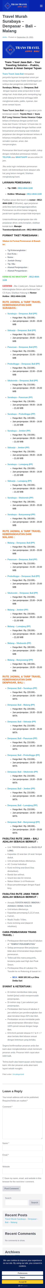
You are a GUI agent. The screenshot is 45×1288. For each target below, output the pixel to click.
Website (6, 1167)
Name (5, 1143)
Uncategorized (18, 1074)
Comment (7, 1107)
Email (5, 1155)
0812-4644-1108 (25, 188)
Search (8, 1198)
